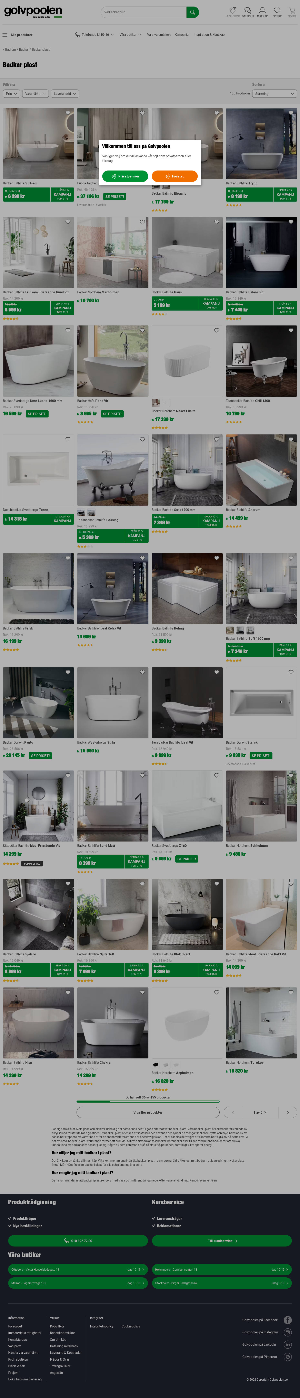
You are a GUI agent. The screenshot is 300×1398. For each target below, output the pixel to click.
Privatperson (128, 176)
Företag (178, 176)
